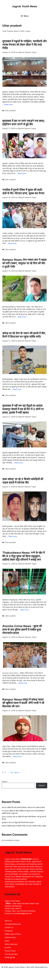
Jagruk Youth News (24, 6)
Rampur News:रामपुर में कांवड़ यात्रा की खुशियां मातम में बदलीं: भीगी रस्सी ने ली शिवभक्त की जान (23, 703)
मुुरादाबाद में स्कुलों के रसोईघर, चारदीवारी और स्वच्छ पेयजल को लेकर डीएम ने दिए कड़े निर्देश (24, 44)
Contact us (9, 927)
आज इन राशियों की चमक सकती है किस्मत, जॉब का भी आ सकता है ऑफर (23, 807)
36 (11, 772)
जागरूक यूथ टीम (10, 957)
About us (8, 921)
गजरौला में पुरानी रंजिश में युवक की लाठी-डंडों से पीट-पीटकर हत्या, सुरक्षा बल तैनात (23, 191)
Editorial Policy (10, 937)
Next (17, 772)
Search (4, 781)
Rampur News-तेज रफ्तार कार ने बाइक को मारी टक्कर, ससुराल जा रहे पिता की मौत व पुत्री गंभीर (24, 263)
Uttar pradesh (10, 110)
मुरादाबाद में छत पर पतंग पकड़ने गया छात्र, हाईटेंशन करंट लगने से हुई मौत (23, 122)
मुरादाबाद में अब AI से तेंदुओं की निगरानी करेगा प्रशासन (18, 822)
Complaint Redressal (13, 924)
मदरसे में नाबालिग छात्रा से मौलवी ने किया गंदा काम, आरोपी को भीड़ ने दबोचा (24, 826)
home (7, 941)
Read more (8, 104)
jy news (8, 947)
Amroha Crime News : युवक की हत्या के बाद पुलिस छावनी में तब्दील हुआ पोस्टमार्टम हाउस (22, 629)
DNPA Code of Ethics (13, 934)
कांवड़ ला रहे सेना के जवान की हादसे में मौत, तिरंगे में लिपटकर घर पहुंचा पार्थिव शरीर (24, 334)
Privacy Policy (10, 951)
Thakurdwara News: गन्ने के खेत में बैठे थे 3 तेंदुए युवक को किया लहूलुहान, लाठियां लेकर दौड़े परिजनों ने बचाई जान (23, 556)
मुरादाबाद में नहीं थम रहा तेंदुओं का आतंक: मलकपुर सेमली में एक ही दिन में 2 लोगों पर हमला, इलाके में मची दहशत (23, 409)
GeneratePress (41, 967)
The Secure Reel (11, 954)
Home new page (11, 944)
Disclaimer (9, 931)
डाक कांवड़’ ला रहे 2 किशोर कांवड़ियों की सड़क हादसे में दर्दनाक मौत (22, 480)
